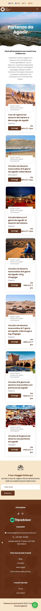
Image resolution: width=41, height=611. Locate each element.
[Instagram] (22, 514)
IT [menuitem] (25, 3)
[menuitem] (10, 3)
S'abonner (7, 493)
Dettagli (14, 128)
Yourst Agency (20, 606)
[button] (37, 9)
